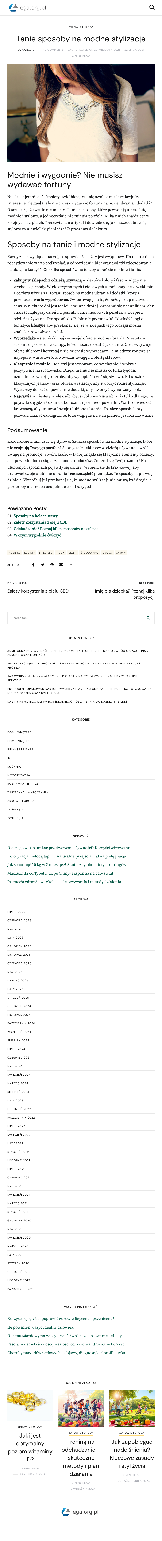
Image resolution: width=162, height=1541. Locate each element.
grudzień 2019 (19, 1272)
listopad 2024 (19, 1015)
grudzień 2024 (19, 1006)
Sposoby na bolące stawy (36, 516)
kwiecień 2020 (19, 1237)
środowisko (90, 552)
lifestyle (45, 552)
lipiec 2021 (15, 1169)
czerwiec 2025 (19, 963)
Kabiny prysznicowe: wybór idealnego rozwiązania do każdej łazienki (67, 701)
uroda (107, 552)
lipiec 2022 (16, 1126)
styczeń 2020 (18, 1263)
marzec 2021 (17, 1203)
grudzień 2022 (19, 1109)
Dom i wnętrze (19, 732)
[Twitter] (43, 565)
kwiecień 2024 (19, 1074)
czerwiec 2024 (19, 1057)
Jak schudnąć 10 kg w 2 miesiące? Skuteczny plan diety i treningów (66, 864)
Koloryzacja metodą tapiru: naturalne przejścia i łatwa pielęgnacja (66, 856)
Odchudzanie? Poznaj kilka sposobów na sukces (56, 529)
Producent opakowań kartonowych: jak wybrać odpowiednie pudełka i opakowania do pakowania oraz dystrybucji (79, 691)
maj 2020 (15, 1229)
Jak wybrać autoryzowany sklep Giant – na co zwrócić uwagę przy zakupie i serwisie (73, 678)
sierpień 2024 (18, 1040)
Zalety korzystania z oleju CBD (41, 522)
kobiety (29, 552)
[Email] (61, 565)
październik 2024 (21, 1023)
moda (60, 552)
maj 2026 (14, 929)
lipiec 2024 (16, 1049)
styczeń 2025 (18, 997)
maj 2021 (14, 1186)
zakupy (121, 552)
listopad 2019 (18, 1280)
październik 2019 (21, 1289)
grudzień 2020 (19, 1220)
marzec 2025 (17, 980)
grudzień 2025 (19, 946)
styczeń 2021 (17, 1212)
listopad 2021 (18, 1160)
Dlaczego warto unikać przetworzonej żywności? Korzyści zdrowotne (68, 847)
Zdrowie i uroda (81, 27)
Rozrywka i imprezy (23, 784)
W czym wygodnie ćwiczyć (37, 535)
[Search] (148, 618)
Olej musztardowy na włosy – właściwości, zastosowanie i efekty (64, 1335)
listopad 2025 (19, 955)
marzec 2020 (17, 1246)
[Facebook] (33, 565)
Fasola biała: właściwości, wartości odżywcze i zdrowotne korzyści (66, 1344)
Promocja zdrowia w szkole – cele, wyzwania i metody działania (64, 881)
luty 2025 (15, 989)
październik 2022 (21, 1117)
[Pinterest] (52, 565)
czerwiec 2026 (19, 920)
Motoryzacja (18, 775)
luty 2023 (15, 1100)
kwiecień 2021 (18, 1194)
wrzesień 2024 (19, 1032)
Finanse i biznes (20, 749)
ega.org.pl (26, 49)
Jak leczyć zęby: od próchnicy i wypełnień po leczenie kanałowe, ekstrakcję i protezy (73, 666)
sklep (72, 552)
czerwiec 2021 (19, 1177)
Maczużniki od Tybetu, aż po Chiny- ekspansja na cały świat (60, 873)
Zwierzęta (15, 809)
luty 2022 (15, 1143)
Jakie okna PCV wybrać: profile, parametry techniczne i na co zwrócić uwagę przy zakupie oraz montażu (78, 653)
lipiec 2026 (16, 912)
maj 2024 (14, 1066)
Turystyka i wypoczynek (28, 792)
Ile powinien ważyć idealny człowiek (40, 1327)
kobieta (14, 552)
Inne (10, 758)
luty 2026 (15, 937)
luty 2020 (15, 1255)
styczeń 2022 (18, 1152)
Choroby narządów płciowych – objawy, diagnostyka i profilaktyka (66, 1353)
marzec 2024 (17, 1083)
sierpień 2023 (18, 1092)
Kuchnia (14, 766)
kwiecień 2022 (18, 1135)
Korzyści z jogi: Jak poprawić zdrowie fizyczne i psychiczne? (60, 1318)
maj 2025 (14, 972)
